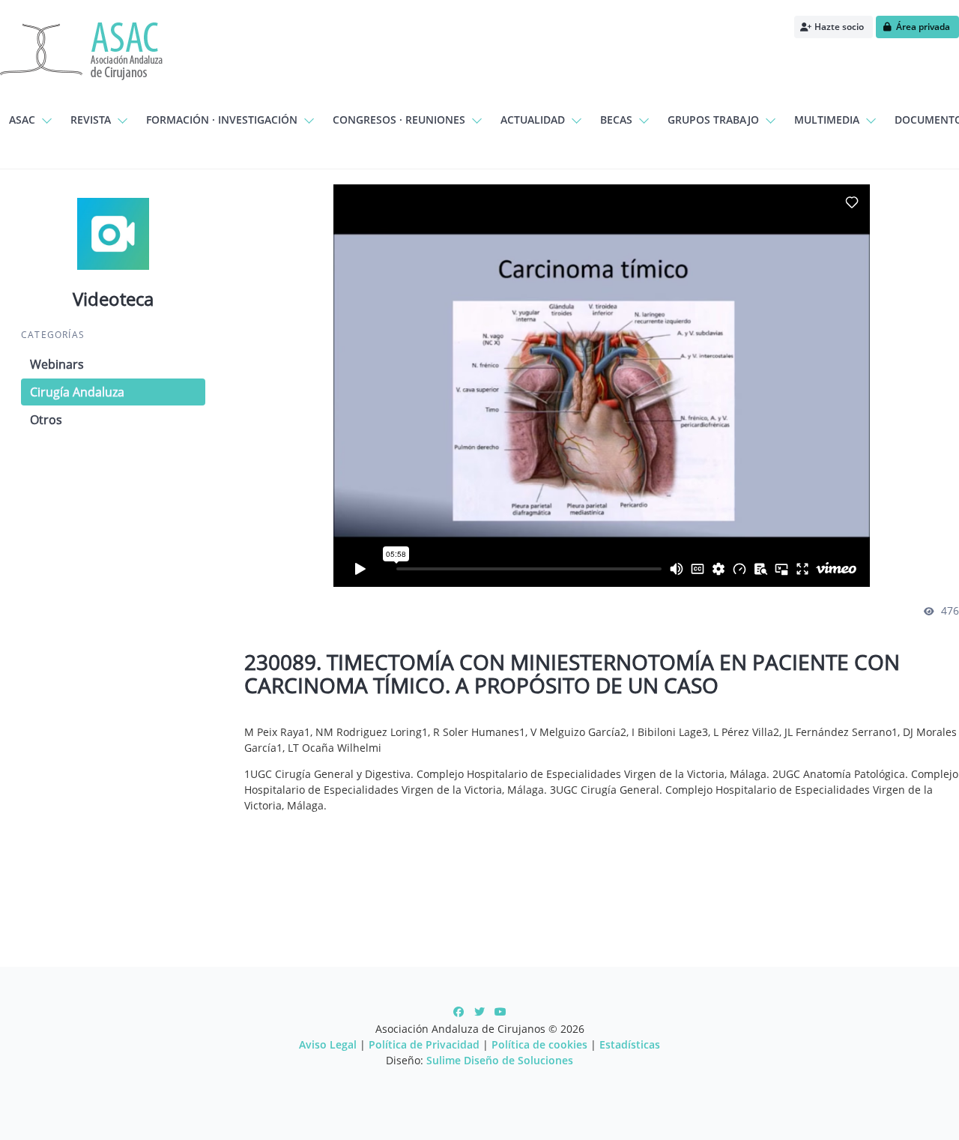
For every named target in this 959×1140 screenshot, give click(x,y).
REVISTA (90, 119)
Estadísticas (629, 1044)
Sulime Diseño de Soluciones (499, 1060)
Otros (46, 419)
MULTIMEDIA (826, 119)
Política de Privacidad (424, 1044)
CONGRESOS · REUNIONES (399, 119)
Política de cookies (539, 1044)
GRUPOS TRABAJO (713, 119)
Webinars (57, 364)
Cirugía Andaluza (77, 392)
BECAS (616, 119)
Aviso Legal (328, 1044)
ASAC (22, 119)
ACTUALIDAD (532, 119)
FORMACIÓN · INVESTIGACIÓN (221, 119)
